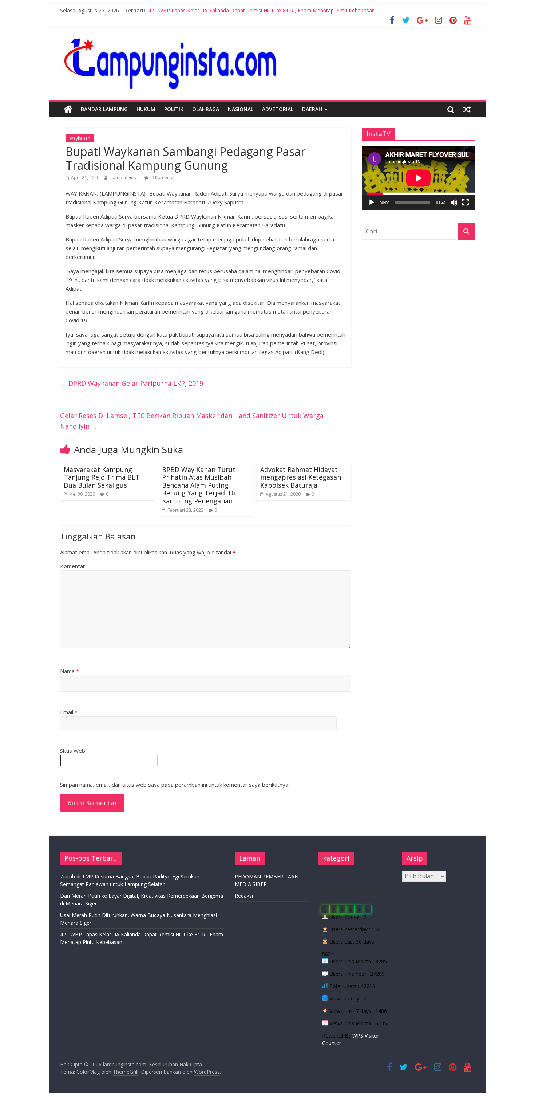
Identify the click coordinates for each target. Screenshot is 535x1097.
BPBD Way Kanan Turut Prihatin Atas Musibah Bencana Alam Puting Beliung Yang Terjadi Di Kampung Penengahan (198, 485)
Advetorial (277, 109)
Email (69, 712)
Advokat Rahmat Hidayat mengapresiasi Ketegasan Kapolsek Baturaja (300, 477)
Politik (173, 109)
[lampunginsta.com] (68, 109)
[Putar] (371, 202)
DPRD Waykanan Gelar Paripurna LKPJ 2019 (131, 383)
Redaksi (244, 895)
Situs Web (72, 750)
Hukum (145, 109)
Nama (69, 671)
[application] (418, 178)
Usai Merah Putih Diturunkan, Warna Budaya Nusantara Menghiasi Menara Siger (243, 10)
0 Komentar (162, 177)
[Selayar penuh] (465, 202)
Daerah (312, 109)
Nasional (240, 109)
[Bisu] (453, 202)
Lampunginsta (126, 177)
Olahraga (205, 109)
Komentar (72, 566)
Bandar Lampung (104, 109)
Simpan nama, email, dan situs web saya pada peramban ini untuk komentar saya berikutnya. (174, 784)
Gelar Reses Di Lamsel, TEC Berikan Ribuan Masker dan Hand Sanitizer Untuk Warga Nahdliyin (192, 420)
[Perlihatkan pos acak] (467, 109)
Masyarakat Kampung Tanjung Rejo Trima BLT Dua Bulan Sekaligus (102, 477)
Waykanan (79, 138)
